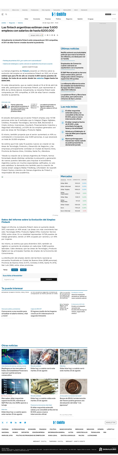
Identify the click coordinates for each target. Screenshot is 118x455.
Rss (104, 432)
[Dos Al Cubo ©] (107, 449)
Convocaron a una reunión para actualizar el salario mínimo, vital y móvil (15, 313)
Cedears (83, 179)
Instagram (11, 422)
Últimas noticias (18, 429)
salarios (40, 78)
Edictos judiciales (68, 435)
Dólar (26, 19)
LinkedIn (15, 422)
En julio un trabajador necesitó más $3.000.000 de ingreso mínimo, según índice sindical (79, 309)
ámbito (4, 23)
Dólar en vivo (15, 10)
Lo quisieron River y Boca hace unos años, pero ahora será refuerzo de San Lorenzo (73, 97)
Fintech (25, 71)
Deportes (25, 432)
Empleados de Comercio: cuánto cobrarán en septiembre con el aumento (72, 65)
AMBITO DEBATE (75, 441)
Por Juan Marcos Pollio (66, 414)
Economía (36, 19)
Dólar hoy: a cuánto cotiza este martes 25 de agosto (43, 399)
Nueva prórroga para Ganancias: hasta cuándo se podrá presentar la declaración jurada (75, 141)
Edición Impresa (38, 432)
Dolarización (84, 10)
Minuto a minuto (7, 396)
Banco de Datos (66, 429)
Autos (70, 432)
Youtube (20, 422)
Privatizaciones (34, 10)
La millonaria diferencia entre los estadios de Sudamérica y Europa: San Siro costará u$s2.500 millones (73, 86)
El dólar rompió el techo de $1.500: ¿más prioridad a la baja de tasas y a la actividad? (75, 125)
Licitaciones (92, 435)
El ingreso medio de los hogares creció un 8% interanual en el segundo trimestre (44, 313)
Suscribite (49, 279)
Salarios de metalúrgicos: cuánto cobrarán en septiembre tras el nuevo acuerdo (28, 64)
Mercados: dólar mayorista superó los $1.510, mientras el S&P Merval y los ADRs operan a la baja (15, 401)
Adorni (76, 10)
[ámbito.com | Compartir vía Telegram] (54, 35)
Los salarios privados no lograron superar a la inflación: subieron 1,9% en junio (48, 107)
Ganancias (24, 10)
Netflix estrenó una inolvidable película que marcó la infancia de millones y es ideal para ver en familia (73, 55)
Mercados (79, 429)
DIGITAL (40, 441)
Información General (56, 432)
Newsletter (114, 18)
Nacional (5, 432)
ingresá (114, 14)
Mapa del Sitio (7, 435)
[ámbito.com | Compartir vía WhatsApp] (45, 35)
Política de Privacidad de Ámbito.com (30, 435)
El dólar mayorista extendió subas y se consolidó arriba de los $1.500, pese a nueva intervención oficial (74, 115)
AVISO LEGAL (52, 435)
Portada (5, 429)
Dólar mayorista (46, 10)
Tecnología (95, 432)
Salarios (20, 23)
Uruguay (90, 19)
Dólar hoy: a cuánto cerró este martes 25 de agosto (43, 369)
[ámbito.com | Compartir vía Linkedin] (52, 35)
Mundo (15, 432)
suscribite (108, 14)
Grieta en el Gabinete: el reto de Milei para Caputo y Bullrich (75, 133)
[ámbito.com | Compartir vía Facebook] (47, 35)
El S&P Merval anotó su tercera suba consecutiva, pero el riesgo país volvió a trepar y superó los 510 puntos (73, 75)
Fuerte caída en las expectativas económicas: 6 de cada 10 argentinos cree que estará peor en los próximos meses (20, 108)
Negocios (69, 19)
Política (58, 19)
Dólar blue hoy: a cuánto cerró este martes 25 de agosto (72, 369)
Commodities (76, 179)
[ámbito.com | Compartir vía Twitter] (50, 35)
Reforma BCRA (67, 10)
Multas (81, 435)
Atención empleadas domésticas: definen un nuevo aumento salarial (79, 296)
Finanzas (48, 19)
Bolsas (69, 179)
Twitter (2, 422)
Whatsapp (25, 422)
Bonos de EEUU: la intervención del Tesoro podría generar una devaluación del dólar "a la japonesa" (73, 401)
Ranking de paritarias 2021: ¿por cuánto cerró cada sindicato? (22, 61)
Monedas (63, 179)
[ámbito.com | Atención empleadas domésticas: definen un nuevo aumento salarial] (65, 297)
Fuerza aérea (56, 10)
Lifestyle (110, 429)
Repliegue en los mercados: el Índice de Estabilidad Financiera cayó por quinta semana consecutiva (15, 371)
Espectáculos (82, 432)
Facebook (6, 422)
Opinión (80, 19)
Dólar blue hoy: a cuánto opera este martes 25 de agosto (14, 413)
